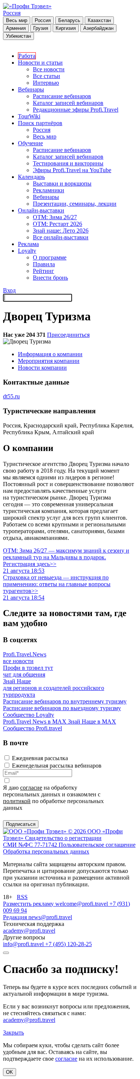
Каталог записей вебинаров (68, 103)
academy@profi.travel (29, 930)
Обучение (30, 143)
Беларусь (69, 20)
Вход (9, 290)
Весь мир (16, 20)
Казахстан (99, 20)
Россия (12, 13)
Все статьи (46, 76)
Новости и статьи (40, 62)
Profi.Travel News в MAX (35, 721)
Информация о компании (50, 354)
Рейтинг (43, 271)
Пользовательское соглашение (97, 845)
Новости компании (42, 367)
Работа (26, 56)
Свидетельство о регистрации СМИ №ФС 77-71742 (52, 841)
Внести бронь (50, 277)
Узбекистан (18, 36)
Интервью (46, 83)
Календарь (31, 177)
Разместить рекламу (29, 904)
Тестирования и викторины (68, 163)
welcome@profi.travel (82, 904)
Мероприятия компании (49, 361)
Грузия (40, 28)
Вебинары (31, 89)
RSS (22, 897)
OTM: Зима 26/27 (55, 217)
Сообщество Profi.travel (32, 728)
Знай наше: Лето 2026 (60, 230)
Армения (16, 28)
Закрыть (13, 1032)
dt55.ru (11, 396)
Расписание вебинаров (62, 96)
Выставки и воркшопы (62, 183)
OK (9, 1072)
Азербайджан (98, 28)
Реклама (28, 244)
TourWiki (29, 116)
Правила (44, 264)
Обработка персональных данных (46, 851)
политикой (17, 801)
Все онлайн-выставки (60, 237)
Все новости (49, 69)
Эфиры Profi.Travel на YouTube (72, 170)
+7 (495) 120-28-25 (68, 944)
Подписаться (20, 824)
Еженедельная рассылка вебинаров (57, 765)
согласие (31, 787)
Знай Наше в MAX (92, 721)
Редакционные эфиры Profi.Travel (75, 109)
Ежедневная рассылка (40, 758)
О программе (49, 257)
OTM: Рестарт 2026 (57, 224)
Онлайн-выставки (41, 210)
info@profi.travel (24, 944)
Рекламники (48, 190)
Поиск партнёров (40, 123)
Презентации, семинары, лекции (74, 203)
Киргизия (66, 28)
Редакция (15, 917)
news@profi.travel (50, 917)
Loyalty (27, 251)
